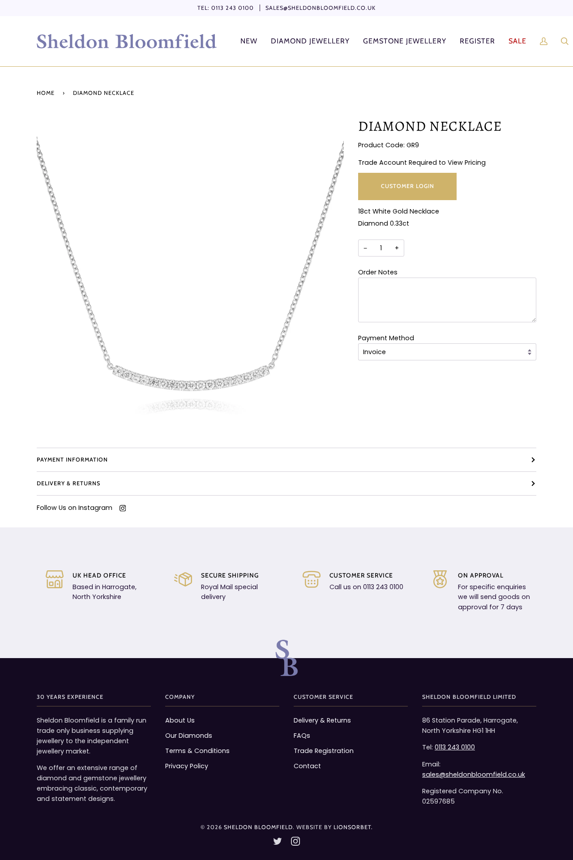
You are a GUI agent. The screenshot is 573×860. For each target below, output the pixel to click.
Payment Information (72, 459)
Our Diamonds (188, 735)
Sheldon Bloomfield (258, 827)
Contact (307, 766)
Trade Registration (324, 750)
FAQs (302, 735)
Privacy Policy (186, 766)
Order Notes (378, 272)
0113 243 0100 (232, 7)
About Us (180, 720)
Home (46, 93)
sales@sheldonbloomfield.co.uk (320, 7)
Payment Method (386, 338)
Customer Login (407, 186)
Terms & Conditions (197, 750)
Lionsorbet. (353, 827)
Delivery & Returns (68, 483)
